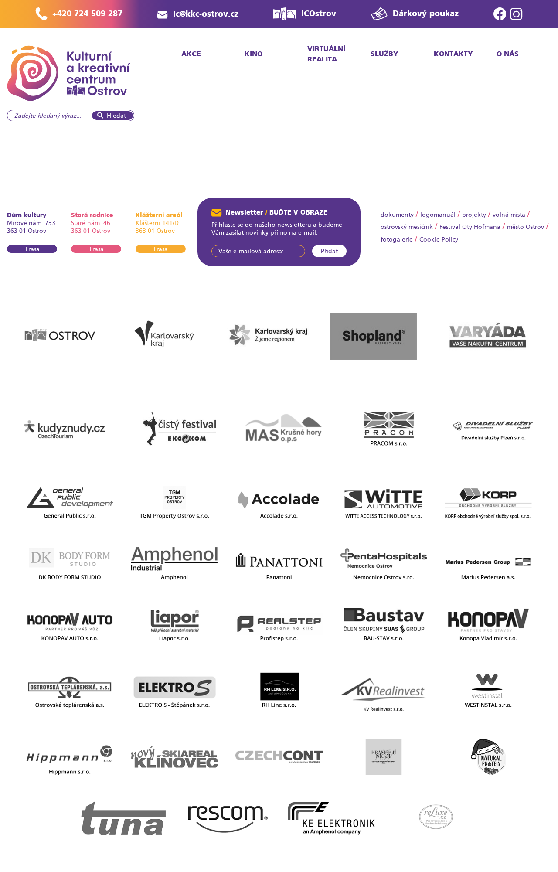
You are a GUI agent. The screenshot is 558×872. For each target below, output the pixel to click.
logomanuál (438, 214)
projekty (474, 214)
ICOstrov (318, 13)
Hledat (116, 115)
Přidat (329, 251)
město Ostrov (525, 226)
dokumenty (397, 214)
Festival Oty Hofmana (469, 226)
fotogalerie (397, 239)
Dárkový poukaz (426, 13)
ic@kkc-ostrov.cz (205, 13)
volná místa (509, 214)
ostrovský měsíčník (407, 226)
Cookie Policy (438, 239)
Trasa (32, 248)
